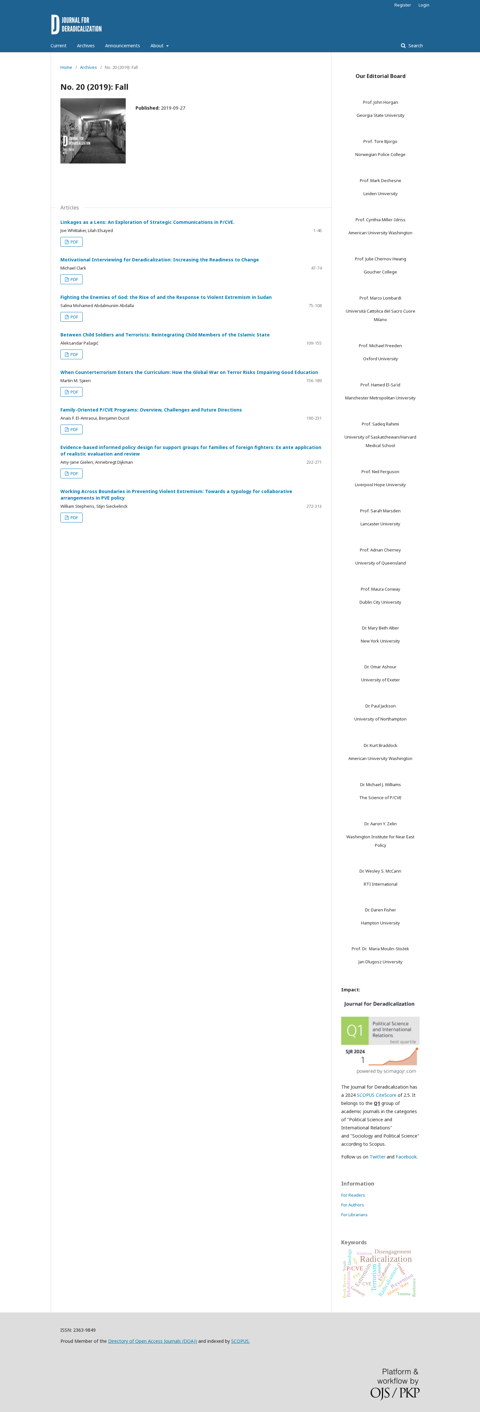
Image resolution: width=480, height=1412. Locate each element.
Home (66, 67)
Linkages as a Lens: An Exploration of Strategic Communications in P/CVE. (147, 222)
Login (424, 5)
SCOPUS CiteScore (376, 1095)
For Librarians (354, 1215)
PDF (74, 242)
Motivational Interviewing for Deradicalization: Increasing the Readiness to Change (159, 259)
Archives (86, 45)
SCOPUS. (240, 1341)
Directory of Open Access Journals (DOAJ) (152, 1341)
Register (402, 5)
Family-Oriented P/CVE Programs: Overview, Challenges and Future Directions (151, 410)
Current (59, 45)
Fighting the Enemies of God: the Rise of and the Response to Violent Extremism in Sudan (166, 297)
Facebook (406, 1157)
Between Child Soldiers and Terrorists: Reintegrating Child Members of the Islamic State (165, 335)
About (158, 45)
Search (415, 45)
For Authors (352, 1205)
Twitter (377, 1157)
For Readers (353, 1195)
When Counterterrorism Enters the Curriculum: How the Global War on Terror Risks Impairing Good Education (189, 372)
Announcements (122, 45)
